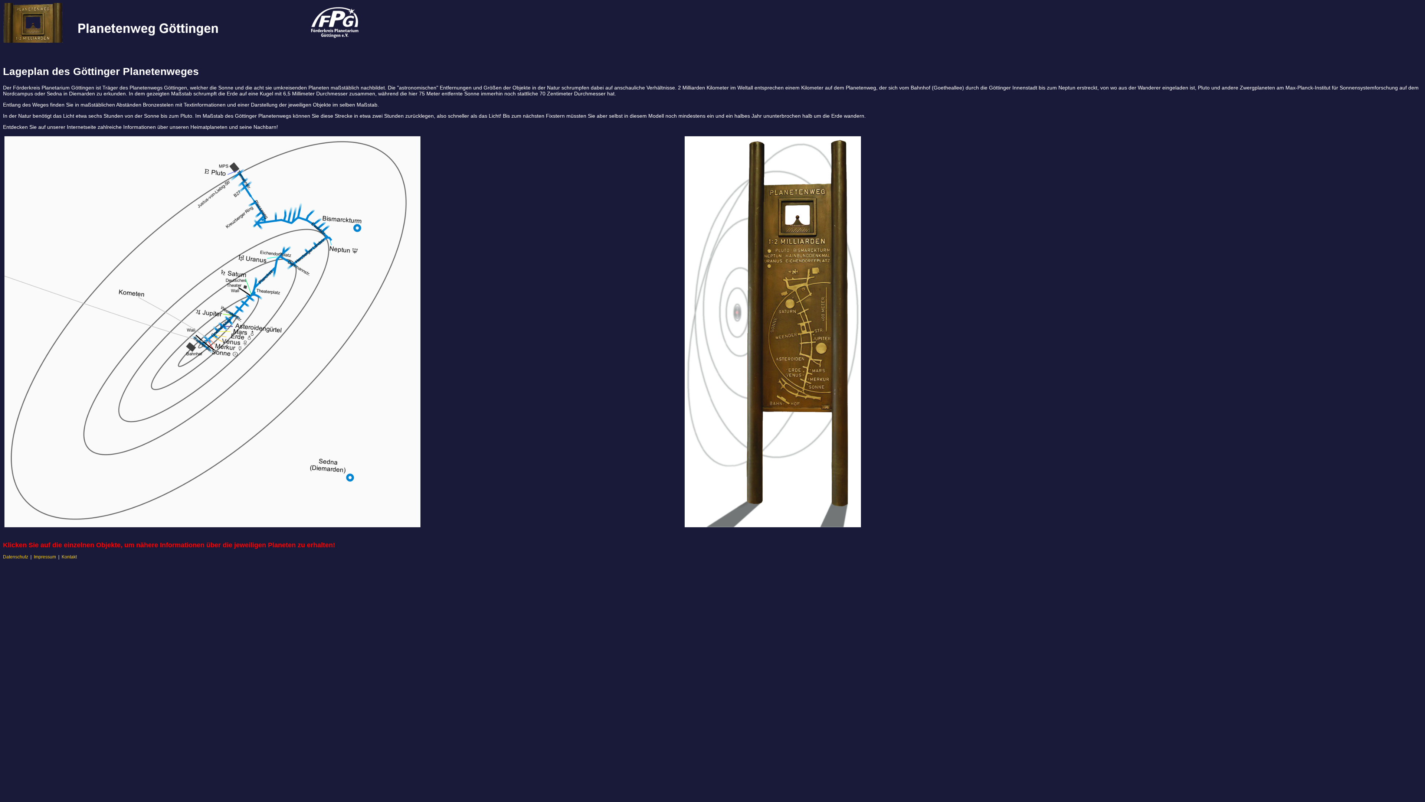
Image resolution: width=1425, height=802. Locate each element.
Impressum (45, 557)
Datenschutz (15, 557)
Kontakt (69, 557)
